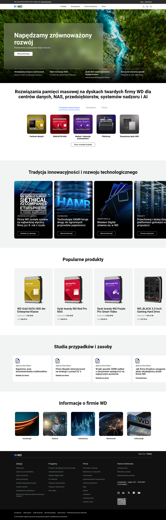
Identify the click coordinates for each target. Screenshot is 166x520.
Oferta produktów (22, 479)
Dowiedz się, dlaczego (28, 233)
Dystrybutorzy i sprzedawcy (25, 490)
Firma (104, 6)
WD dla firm (148, 2)
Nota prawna (62, 512)
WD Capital (52, 490)
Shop (142, 2)
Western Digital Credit (56, 475)
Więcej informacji (46, 2)
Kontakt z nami (88, 502)
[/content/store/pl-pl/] (18, 6)
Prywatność (17, 512)
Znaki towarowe (38, 512)
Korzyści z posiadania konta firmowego (62, 468)
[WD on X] (128, 492)
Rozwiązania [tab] (91, 108)
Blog (84, 487)
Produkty (63, 6)
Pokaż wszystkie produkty (83, 145)
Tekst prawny (27, 512)
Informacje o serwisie (90, 468)
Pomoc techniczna (90, 6)
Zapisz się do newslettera (24, 472)
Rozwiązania (75, 6)
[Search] (151, 6)
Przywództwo (87, 475)
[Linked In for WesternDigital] (123, 493)
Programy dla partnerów (57, 483)
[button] (143, 7)
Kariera (85, 490)
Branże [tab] (104, 108)
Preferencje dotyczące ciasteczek (77, 512)
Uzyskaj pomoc (122, 468)
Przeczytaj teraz (141, 378)
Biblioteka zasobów (124, 472)
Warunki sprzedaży (50, 512)
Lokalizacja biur (88, 498)
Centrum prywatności (90, 483)
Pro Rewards (53, 479)
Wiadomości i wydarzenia (91, 472)
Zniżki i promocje (22, 475)
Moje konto (20, 468)
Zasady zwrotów (21, 487)
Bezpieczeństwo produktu (126, 475)
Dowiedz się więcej (22, 375)
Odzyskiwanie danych (56, 472)
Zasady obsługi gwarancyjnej (26, 483)
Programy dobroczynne (56, 487)
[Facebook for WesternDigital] (134, 493)
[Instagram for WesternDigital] (118, 493)
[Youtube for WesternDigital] (139, 493)
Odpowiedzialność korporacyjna (94, 479)
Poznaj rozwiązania (147, 233)
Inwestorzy (86, 494)
